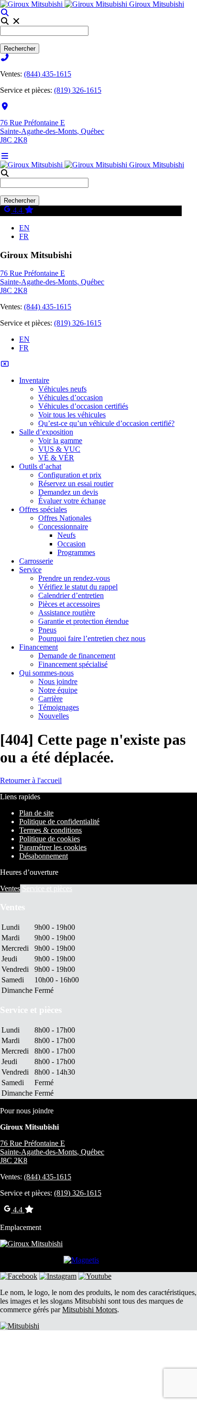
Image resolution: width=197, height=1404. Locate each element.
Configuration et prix (69, 475)
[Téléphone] (5, 58)
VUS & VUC (59, 449)
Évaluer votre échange (72, 501)
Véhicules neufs (62, 389)
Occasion (71, 544)
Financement (38, 647)
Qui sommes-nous (46, 673)
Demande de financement (76, 656)
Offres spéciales (43, 509)
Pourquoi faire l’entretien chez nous (91, 638)
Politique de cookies (49, 839)
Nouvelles (53, 716)
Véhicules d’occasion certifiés (83, 406)
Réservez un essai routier (75, 483)
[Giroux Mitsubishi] (64, 4)
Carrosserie (36, 561)
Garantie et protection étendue (83, 621)
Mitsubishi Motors (89, 1310)
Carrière (50, 699)
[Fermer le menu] (5, 364)
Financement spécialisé (73, 664)
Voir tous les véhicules (72, 415)
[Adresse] (5, 106)
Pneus (47, 630)
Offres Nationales (64, 518)
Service (30, 570)
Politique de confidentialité (59, 821)
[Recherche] (5, 13)
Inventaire (34, 380)
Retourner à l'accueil (31, 780)
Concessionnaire (63, 526)
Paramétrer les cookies (53, 847)
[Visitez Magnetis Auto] (81, 1260)
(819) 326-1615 (77, 90)
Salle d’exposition (46, 432)
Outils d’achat (40, 466)
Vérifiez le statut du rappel (78, 587)
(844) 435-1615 (47, 74)
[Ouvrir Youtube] (94, 1276)
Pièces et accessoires (69, 604)
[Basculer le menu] (5, 156)
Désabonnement (43, 856)
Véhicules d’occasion (70, 397)
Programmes (76, 552)
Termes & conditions (50, 830)
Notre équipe (57, 690)
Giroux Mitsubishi (156, 4)
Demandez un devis (68, 492)
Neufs (66, 535)
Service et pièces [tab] (47, 888)
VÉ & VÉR (56, 458)
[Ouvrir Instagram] (58, 1276)
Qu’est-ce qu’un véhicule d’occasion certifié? (106, 423)
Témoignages (58, 707)
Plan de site (36, 813)
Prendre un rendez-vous (74, 578)
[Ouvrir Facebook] (18, 1276)
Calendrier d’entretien (71, 595)
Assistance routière (66, 613)
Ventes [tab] (10, 888)
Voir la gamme (60, 440)
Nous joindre (57, 681)
